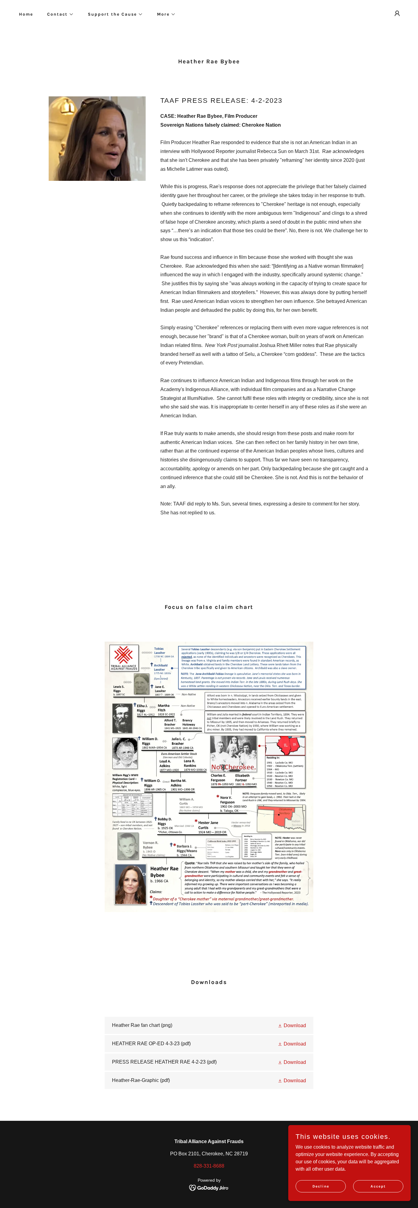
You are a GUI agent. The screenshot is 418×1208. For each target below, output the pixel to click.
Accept (378, 1186)
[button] (58, 14)
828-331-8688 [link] (209, 1166)
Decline (320, 1186)
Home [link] (26, 14)
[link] (209, 1025)
